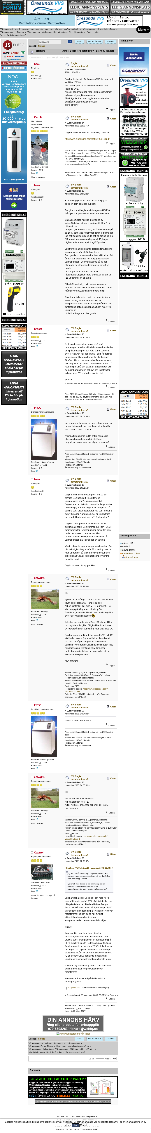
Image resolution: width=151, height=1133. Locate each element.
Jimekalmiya (131, 557)
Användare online (131, 553)
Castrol (38, 852)
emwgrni (39, 577)
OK (75, 1125)
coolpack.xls (73, 987)
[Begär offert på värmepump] (73, 1101)
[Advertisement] (14, 460)
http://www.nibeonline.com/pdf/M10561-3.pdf (87, 139)
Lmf (94, 32)
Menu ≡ (143, 29)
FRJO (37, 407)
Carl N (38, 117)
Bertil (89, 32)
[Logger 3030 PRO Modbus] (73, 1087)
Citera (113, 65)
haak (37, 63)
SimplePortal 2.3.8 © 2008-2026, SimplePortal (77, 1116)
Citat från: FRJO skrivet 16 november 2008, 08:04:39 (89, 868)
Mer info (84, 1125)
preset (38, 328)
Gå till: (91, 1059)
